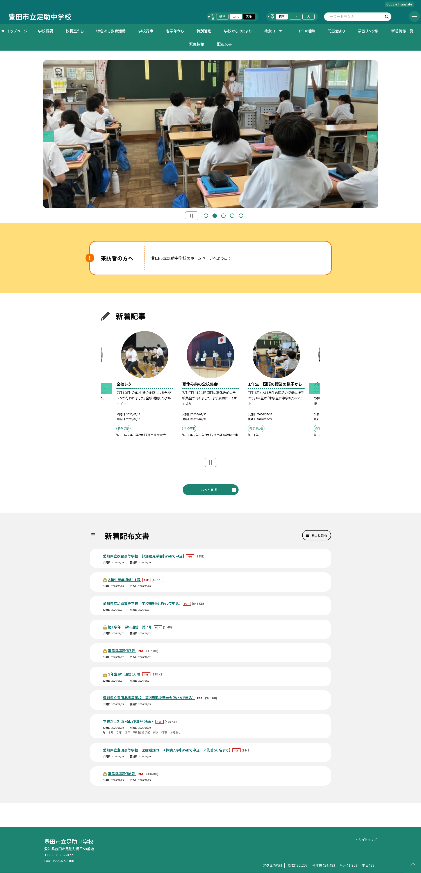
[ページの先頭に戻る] (412, 864)
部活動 (227, 435)
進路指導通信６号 (122, 773)
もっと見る (208, 489)
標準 (282, 16)
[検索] (388, 16)
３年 (136, 435)
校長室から (75, 31)
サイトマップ (368, 839)
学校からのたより (238, 31)
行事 (235, 435)
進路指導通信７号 (122, 650)
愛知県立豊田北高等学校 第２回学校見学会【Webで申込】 (149, 697)
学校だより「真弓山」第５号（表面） (128, 721)
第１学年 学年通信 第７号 (130, 627)
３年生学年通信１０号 (124, 674)
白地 (236, 16)
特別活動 (203, 31)
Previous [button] (48, 136)
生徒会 (161, 435)
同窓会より (336, 31)
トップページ (17, 31)
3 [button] (223, 215)
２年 (130, 435)
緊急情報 (196, 44)
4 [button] (232, 215)
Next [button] (372, 136)
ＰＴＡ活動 (307, 31)
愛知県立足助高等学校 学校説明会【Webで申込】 (142, 603)
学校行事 (145, 31)
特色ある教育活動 (111, 31)
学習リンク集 (368, 31)
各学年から (175, 31)
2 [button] (214, 215)
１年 (124, 435)
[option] (210, 134)
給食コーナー (275, 31)
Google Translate (399, 4)
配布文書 (224, 44)
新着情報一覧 (402, 31)
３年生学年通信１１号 (124, 579)
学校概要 (45, 31)
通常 (222, 16)
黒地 (249, 16)
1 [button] (206, 215)
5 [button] (241, 215)
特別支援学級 (147, 435)
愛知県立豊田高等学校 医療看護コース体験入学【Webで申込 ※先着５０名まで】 (167, 750)
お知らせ (175, 732)
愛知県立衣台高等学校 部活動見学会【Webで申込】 (144, 556)
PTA (155, 732)
